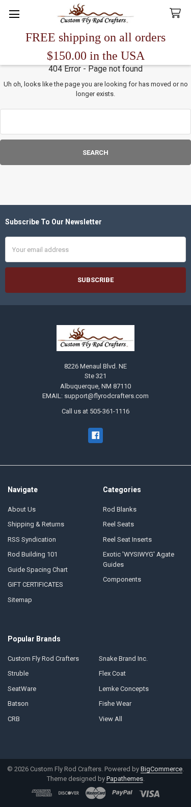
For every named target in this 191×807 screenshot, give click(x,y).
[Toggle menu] (14, 14)
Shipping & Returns (36, 524)
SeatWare (22, 689)
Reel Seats (118, 524)
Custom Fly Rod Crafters (43, 658)
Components (122, 579)
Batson (18, 703)
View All (110, 719)
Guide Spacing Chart (38, 569)
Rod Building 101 (33, 554)
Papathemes (124, 778)
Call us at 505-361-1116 (95, 411)
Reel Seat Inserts (127, 539)
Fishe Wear (115, 703)
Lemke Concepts (124, 689)
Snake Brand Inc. (123, 658)
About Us (22, 509)
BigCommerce (161, 769)
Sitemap (20, 600)
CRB (14, 719)
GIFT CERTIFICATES (35, 584)
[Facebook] (95, 435)
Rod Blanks (120, 509)
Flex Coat (112, 673)
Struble (18, 673)
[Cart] (177, 13)
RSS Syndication (32, 539)
